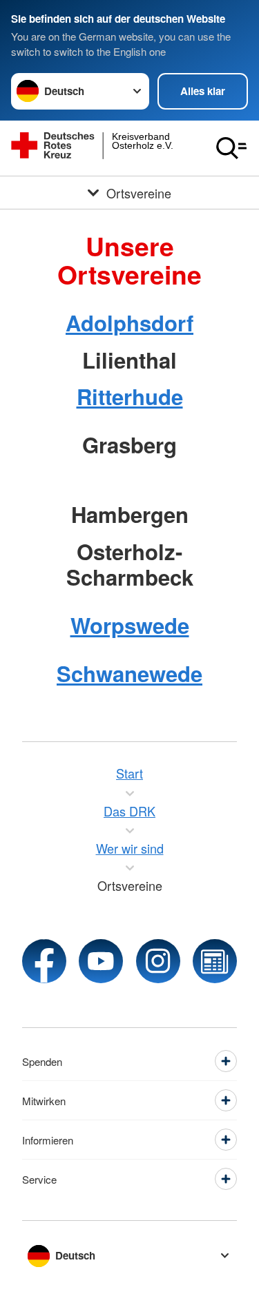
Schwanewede (129, 673)
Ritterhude (130, 396)
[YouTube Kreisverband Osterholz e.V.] (101, 961)
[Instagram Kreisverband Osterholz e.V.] (158, 961)
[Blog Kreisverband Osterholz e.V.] (215, 961)
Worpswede (129, 625)
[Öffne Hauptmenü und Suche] (231, 148)
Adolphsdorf (129, 322)
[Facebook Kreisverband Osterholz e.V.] (44, 961)
